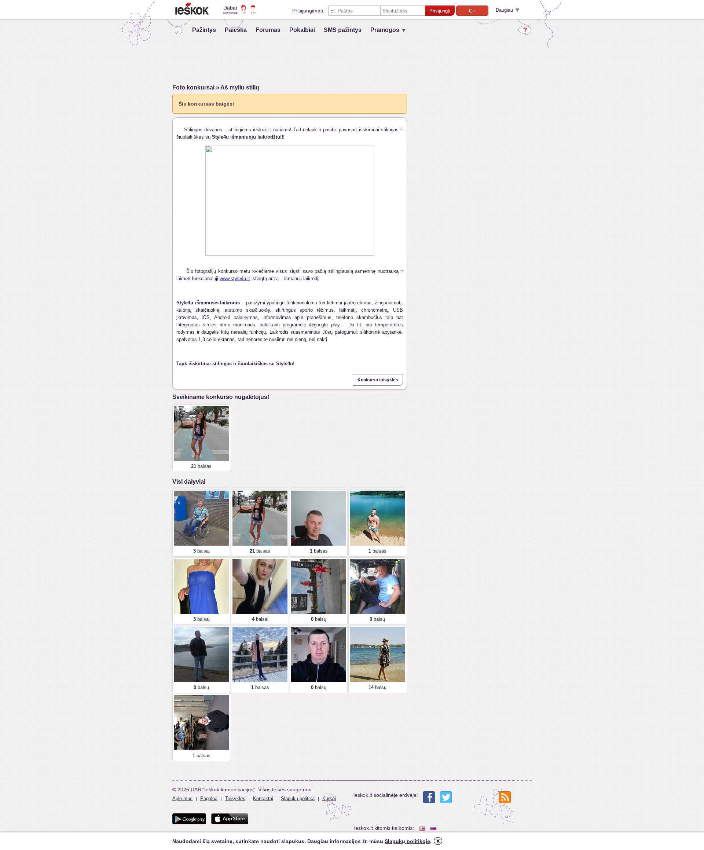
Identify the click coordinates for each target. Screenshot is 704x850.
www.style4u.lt (235, 278)
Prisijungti (439, 11)
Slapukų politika (298, 798)
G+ (472, 11)
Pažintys (204, 30)
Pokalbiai (302, 30)
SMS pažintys (343, 30)
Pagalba (208, 798)
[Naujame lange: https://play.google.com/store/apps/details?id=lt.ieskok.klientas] (189, 818)
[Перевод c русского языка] (434, 828)
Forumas (268, 30)
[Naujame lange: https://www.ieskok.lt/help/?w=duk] (525, 30)
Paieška (236, 30)
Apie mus (182, 798)
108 (243, 13)
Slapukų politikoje (407, 841)
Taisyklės (235, 798)
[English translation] (423, 828)
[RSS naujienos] (505, 797)
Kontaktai (263, 798)
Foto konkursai (193, 87)
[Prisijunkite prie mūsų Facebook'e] (429, 797)
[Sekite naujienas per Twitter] (446, 797)
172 (253, 13)
